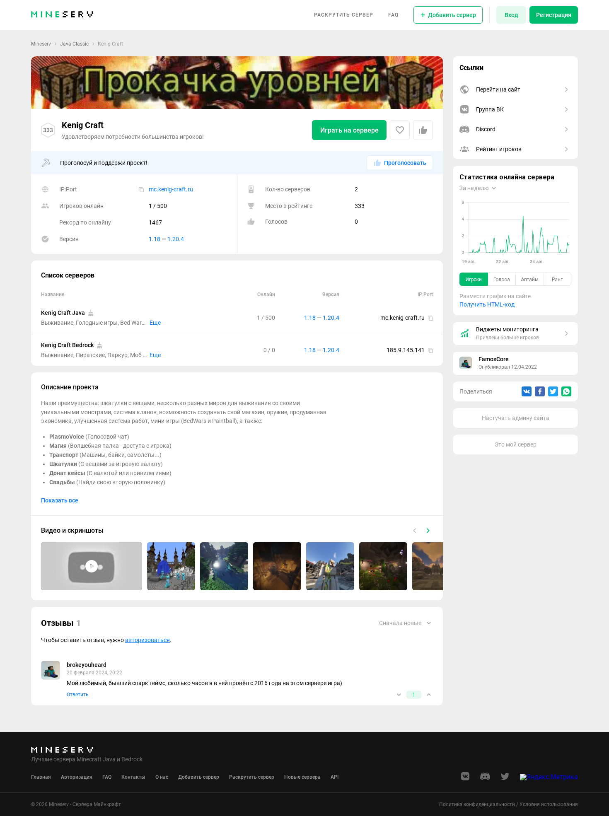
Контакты (133, 777)
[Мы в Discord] (485, 779)
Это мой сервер (515, 444)
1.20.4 (175, 239)
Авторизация (76, 777)
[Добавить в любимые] (400, 130)
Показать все (59, 500)
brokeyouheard (86, 664)
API (334, 777)
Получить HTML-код (487, 304)
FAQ (393, 14)
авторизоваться (147, 640)
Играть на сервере (349, 130)
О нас (161, 777)
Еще (155, 322)
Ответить (78, 695)
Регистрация (553, 15)
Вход (511, 15)
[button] (91, 566)
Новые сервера (302, 777)
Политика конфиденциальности (477, 804)
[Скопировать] (141, 189)
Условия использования (549, 804)
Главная (41, 777)
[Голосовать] (399, 694)
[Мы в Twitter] (505, 779)
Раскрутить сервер (343, 14)
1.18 (154, 239)
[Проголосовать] (423, 130)
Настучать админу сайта (515, 418)
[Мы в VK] (465, 779)
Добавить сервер (198, 777)
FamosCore (494, 359)
